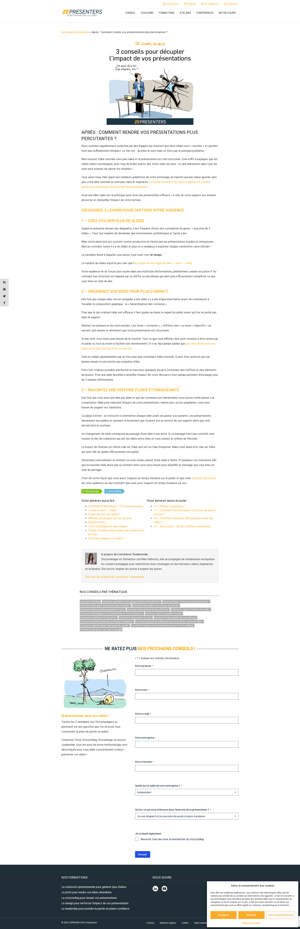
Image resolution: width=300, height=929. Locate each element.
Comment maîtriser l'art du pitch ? (99, 617)
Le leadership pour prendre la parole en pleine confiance (95, 908)
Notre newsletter (202, 923)
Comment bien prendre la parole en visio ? (103, 609)
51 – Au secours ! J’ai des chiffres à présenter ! (183, 526)
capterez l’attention (203, 478)
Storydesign (92, 491)
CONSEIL (130, 12)
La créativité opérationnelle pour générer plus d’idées (93, 887)
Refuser (251, 915)
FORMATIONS (166, 12)
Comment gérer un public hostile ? (164, 613)
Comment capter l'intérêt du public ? (190, 609)
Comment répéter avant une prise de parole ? (105, 625)
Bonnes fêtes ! (97, 522)
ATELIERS (185, 12)
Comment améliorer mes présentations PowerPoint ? (131, 601)
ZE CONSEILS (211, 4)
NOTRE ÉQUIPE (227, 12)
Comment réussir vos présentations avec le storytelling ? (163, 625)
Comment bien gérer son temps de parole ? (156, 605)
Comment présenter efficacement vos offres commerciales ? (169, 621)
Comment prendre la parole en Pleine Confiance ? (107, 621)
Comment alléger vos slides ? (106, 538)
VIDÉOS (191, 4)
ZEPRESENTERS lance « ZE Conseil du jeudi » (116, 506)
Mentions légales (168, 923)
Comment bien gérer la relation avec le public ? (105, 605)
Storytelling (114, 491)
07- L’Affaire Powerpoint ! (169, 506)
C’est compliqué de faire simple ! (108, 526)
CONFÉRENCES (205, 12)
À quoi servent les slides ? (104, 514)
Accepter (223, 915)
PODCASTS (172, 4)
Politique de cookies (250, 923)
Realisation (91, 922)
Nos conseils (81, 32)
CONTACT (233, 4)
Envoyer (142, 854)
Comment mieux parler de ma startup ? (175, 617)
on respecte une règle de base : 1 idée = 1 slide (163, 263)
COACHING (147, 12)
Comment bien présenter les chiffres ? (148, 609)
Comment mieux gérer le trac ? (136, 617)
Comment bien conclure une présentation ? (186, 601)
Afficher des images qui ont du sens (110, 518)
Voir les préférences (280, 915)
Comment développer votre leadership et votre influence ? (112, 613)
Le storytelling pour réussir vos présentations (89, 898)
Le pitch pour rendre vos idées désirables (86, 892)
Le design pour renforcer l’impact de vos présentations (94, 903)
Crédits (185, 923)
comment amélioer (90, 601)
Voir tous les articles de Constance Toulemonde (116, 577)
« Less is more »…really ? (103, 510)
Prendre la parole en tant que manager (101, 629)
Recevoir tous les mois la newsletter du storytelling (172, 839)
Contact (150, 923)
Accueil (65, 32)
